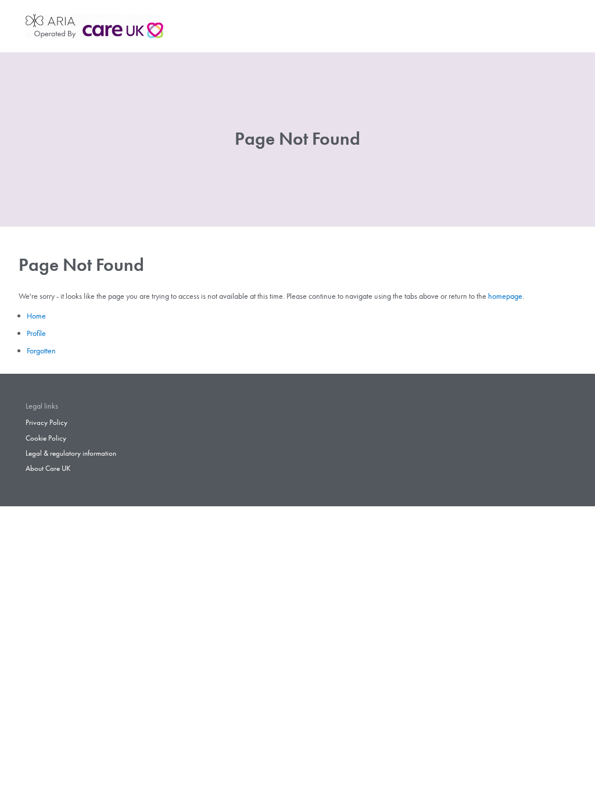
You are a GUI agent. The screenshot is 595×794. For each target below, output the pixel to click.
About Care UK (48, 468)
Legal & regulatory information (71, 453)
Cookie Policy (46, 438)
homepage (505, 296)
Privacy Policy (46, 422)
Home (36, 315)
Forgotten (41, 350)
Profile (36, 333)
